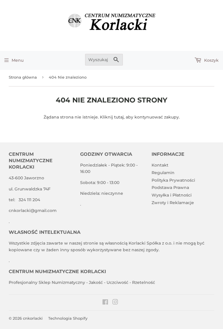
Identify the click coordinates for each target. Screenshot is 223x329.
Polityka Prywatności (173, 180)
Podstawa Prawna (170, 187)
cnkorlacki (33, 318)
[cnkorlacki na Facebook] (105, 302)
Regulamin (163, 172)
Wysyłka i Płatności (172, 195)
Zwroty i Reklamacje (173, 202)
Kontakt (160, 165)
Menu (18, 60)
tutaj (119, 117)
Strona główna (23, 77)
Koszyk (211, 60)
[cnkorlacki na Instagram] (115, 302)
